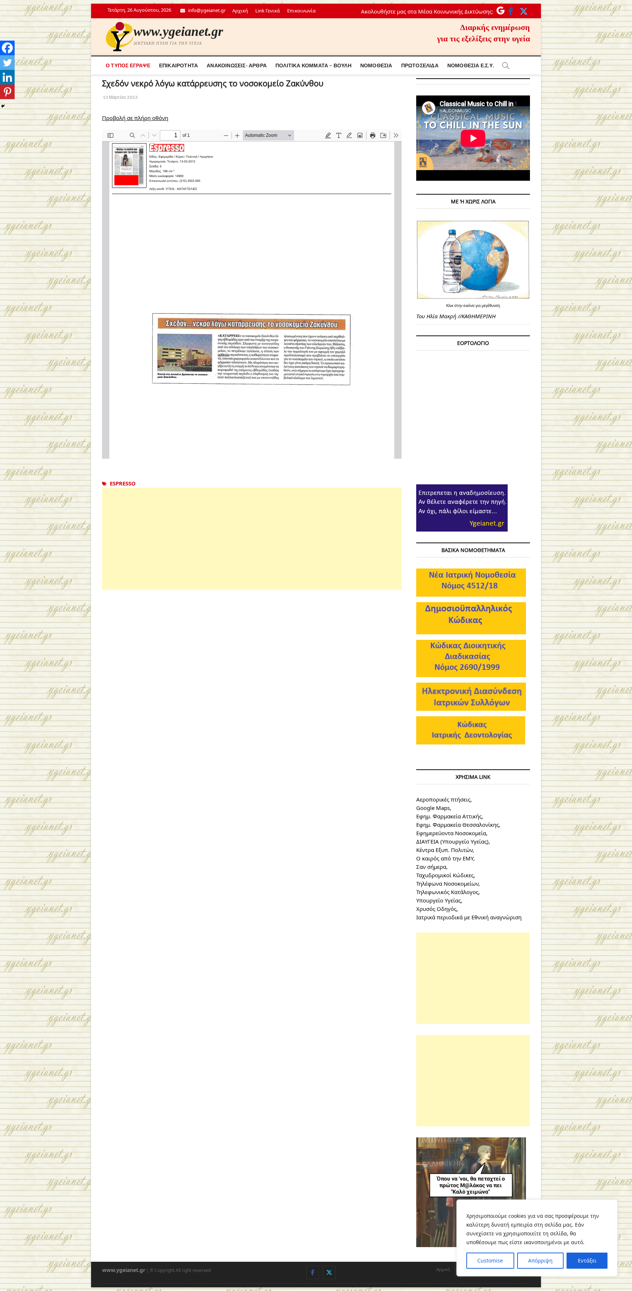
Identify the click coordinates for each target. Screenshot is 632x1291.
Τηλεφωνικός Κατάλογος (447, 892)
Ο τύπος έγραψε (128, 65)
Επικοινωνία (301, 10)
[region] (536, 1238)
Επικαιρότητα (178, 65)
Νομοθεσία (376, 65)
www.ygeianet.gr (178, 31)
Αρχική (240, 10)
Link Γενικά (267, 10)
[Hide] (3, 106)
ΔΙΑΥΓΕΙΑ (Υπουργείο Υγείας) (452, 841)
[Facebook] (7, 48)
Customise (490, 1260)
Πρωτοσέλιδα (420, 65)
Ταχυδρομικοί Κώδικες (445, 875)
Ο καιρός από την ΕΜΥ (444, 858)
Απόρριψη (540, 1260)
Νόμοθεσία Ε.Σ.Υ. (470, 65)
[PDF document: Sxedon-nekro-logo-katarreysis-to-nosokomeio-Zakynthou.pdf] (252, 294)
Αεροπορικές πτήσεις (443, 799)
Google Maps (433, 807)
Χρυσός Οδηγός (436, 908)
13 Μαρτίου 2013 (120, 97)
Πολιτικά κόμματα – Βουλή (313, 65)
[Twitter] (7, 62)
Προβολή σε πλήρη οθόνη (135, 117)
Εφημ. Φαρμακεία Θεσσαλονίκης (457, 824)
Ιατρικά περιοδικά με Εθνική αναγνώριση (469, 917)
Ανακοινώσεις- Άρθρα (237, 65)
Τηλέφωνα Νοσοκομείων (447, 883)
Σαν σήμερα (431, 866)
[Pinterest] (7, 92)
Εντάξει (587, 1260)
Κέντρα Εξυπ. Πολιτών (444, 849)
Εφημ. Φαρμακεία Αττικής (449, 816)
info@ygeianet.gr (206, 10)
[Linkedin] (7, 77)
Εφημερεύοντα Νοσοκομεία (451, 833)
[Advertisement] (252, 539)
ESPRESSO (123, 483)
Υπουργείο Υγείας (438, 900)
